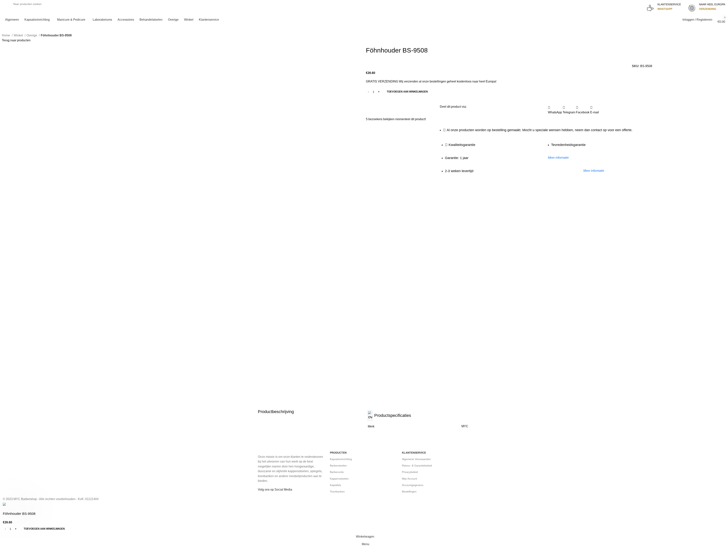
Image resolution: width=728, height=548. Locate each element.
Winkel (19, 35)
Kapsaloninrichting (341, 459)
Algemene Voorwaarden (416, 459)
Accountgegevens (412, 485)
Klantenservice (414, 452)
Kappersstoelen (339, 478)
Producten (338, 452)
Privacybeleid (410, 472)
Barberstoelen (338, 465)
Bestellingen (409, 491)
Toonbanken (337, 491)
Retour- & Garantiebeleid (417, 465)
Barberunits (337, 472)
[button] (555, 110)
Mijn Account (409, 478)
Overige (32, 35)
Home (6, 35)
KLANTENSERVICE (669, 4)
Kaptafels (335, 485)
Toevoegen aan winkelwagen (407, 91)
